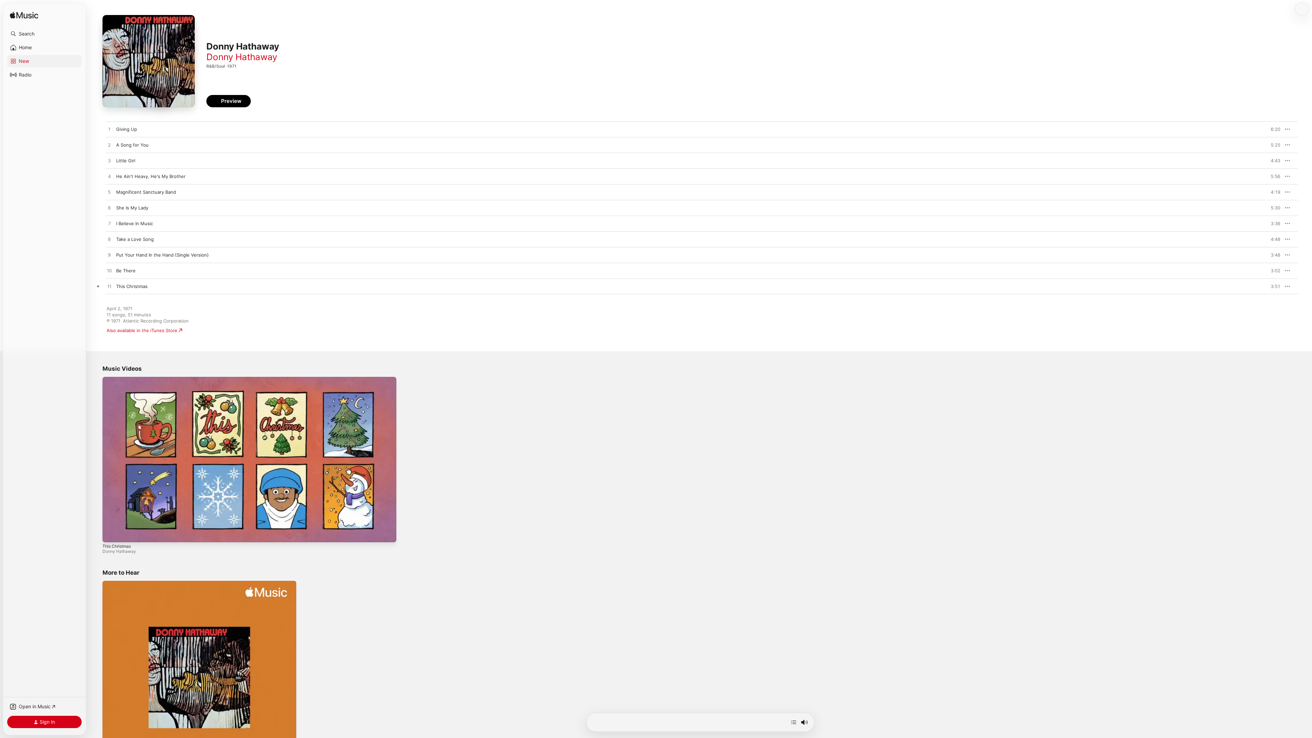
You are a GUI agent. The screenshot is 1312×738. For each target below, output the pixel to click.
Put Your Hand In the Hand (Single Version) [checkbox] (162, 255)
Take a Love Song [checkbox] (135, 239)
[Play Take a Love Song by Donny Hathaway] (109, 239)
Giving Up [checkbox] (126, 129)
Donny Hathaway (241, 57)
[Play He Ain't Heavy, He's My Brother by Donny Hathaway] (109, 177)
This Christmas (116, 546)
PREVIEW (1272, 129)
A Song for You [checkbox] (132, 145)
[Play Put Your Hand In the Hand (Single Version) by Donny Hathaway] (109, 255)
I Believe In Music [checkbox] (134, 223)
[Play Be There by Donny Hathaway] (109, 271)
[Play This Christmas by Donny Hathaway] (109, 287)
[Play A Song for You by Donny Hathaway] (109, 145)
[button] (44, 34)
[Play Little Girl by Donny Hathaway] (109, 161)
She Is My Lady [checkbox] (132, 207)
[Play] (111, 534)
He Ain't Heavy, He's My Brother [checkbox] (151, 176)
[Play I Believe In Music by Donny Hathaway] (109, 224)
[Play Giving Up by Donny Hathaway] (109, 129)
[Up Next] (794, 722)
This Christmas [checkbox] (132, 286)
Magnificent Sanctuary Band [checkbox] (146, 192)
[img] (24, 15)
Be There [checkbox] (126, 270)
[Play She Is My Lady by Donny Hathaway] (109, 208)
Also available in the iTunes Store (142, 330)
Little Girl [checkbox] (125, 160)
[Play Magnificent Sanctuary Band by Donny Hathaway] (109, 192)
